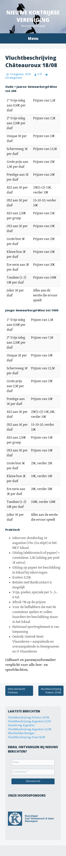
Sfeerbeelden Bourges (21, 733)
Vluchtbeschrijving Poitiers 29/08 (28, 717)
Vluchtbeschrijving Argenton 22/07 (29, 721)
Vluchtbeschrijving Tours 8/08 (26, 737)
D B (39, 74)
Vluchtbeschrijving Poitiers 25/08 (51, 690)
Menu (33, 38)
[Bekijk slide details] (33, 818)
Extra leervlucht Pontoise (16, 690)
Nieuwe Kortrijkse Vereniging (33, 16)
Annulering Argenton (21, 725)
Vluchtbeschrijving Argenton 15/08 (29, 729)
